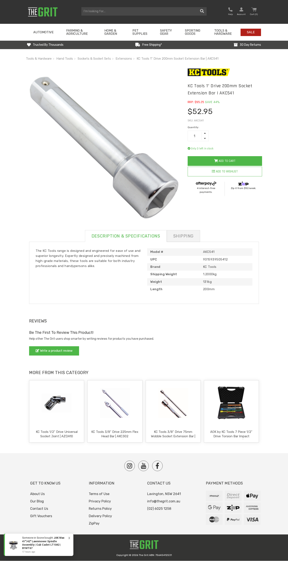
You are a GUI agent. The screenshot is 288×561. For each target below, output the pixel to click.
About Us (37, 494)
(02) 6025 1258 (159, 509)
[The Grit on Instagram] (129, 465)
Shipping (183, 236)
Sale (251, 32)
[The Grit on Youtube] (143, 465)
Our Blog (37, 501)
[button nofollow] (230, 12)
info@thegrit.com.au (163, 501)
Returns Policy (100, 509)
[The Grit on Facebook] (157, 465)
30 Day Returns (250, 45)
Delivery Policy (100, 516)
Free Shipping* (152, 45)
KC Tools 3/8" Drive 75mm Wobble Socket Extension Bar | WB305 (173, 436)
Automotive (43, 32)
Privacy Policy (100, 501)
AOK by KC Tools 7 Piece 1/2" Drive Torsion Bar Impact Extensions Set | (231, 436)
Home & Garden (110, 32)
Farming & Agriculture (77, 32)
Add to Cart (227, 161)
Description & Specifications (126, 236)
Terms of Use (99, 494)
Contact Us (39, 509)
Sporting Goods (192, 32)
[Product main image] (103, 146)
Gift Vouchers (41, 516)
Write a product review (56, 351)
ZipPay (94, 523)
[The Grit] (144, 546)
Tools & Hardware (223, 32)
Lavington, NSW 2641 (164, 494)
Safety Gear (166, 32)
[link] (38, 545)
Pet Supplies (139, 32)
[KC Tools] (225, 72)
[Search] (202, 11)
